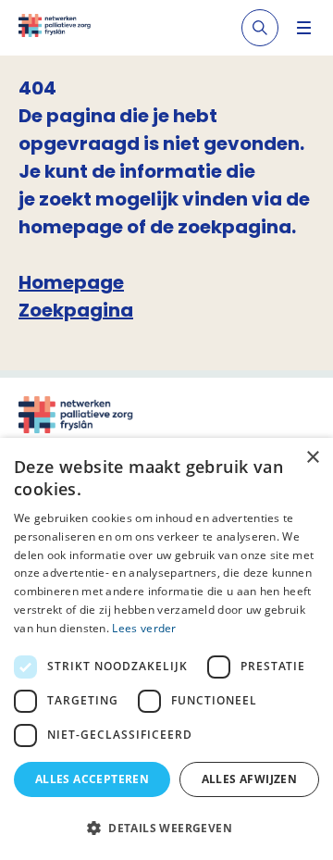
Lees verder (144, 628)
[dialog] (166, 649)
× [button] (312, 458)
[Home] (54, 28)
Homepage (71, 282)
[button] (166, 827)
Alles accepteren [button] (92, 779)
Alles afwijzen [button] (250, 779)
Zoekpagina (75, 310)
